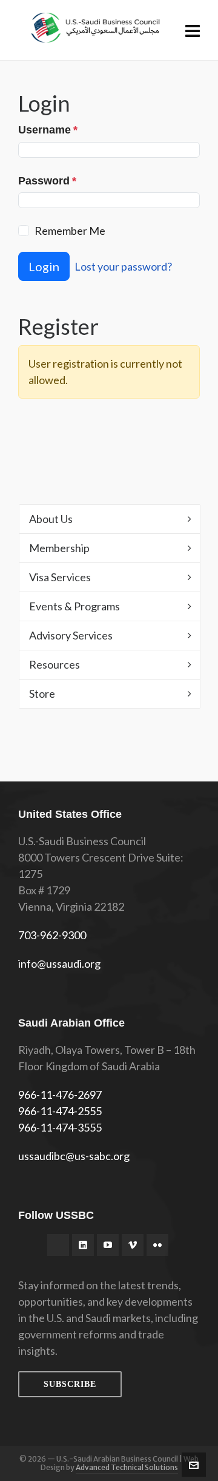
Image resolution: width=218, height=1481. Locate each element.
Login (43, 266)
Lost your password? (123, 266)
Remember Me (70, 230)
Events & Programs (74, 606)
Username (48, 130)
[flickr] (157, 1245)
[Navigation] (192, 30)
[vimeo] (133, 1245)
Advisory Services (71, 635)
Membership (59, 548)
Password (47, 181)
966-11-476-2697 (60, 1094)
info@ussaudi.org (59, 963)
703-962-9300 (52, 935)
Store (42, 693)
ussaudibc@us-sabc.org (74, 1155)
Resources (54, 664)
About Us (51, 518)
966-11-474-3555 (60, 1127)
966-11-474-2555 (60, 1111)
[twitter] (58, 1245)
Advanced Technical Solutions (127, 1467)
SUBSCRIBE (70, 1384)
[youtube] (108, 1245)
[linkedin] (83, 1245)
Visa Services (60, 577)
